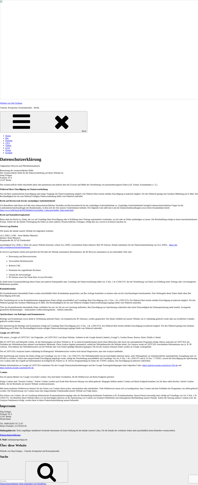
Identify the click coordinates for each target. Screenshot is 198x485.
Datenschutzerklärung (9, 484)
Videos (8, 145)
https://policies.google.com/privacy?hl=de (160, 365)
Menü (84, 131)
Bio (6, 138)
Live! (7, 148)
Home (8, 136)
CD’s (7, 143)
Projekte (8, 140)
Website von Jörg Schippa (11, 103)
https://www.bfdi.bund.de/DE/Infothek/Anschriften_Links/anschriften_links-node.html (36, 210)
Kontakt (8, 153)
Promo (8, 150)
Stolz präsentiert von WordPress (32, 484)
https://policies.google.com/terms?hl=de (17, 368)
